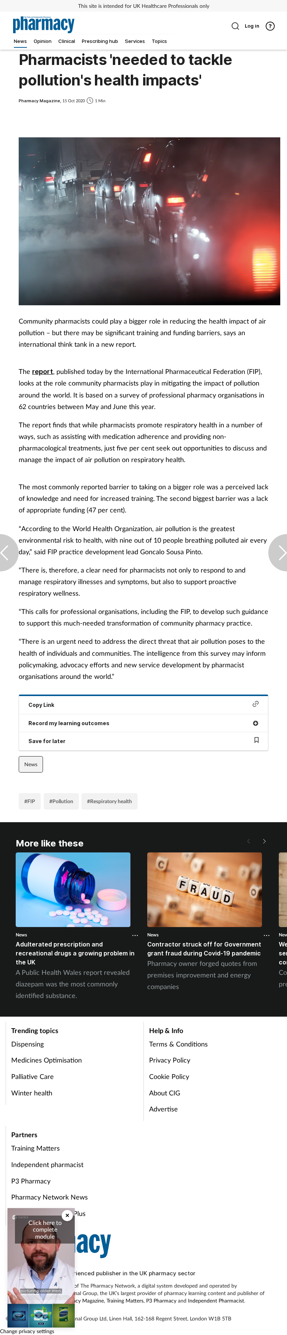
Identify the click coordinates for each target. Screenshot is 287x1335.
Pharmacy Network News (49, 1197)
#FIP (29, 801)
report (42, 371)
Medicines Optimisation (46, 1060)
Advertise (163, 1109)
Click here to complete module (45, 1229)
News (30, 764)
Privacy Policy (169, 1060)
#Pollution (61, 801)
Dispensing (27, 1044)
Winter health (31, 1093)
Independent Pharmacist (216, 1300)
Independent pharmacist (47, 1164)
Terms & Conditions (178, 1044)
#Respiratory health (109, 801)
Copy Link (41, 705)
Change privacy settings (27, 1331)
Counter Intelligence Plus (48, 1213)
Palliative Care (32, 1076)
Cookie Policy (169, 1076)
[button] (263, 841)
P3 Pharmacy (30, 1181)
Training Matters (35, 1148)
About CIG (164, 1093)
